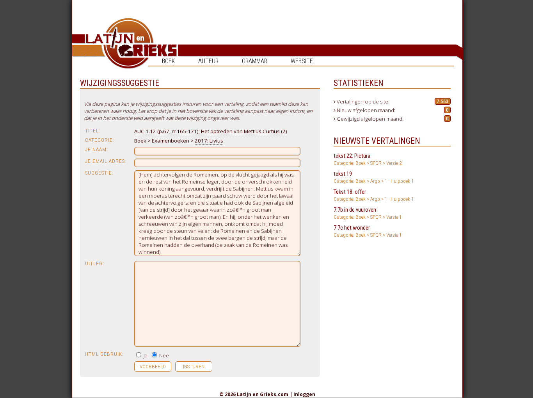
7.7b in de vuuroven (368, 213)
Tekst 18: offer (374, 195)
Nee (163, 355)
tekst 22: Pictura (368, 159)
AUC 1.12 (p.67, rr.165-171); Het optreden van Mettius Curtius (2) (210, 131)
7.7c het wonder (368, 231)
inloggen (304, 394)
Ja (144, 355)
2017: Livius (209, 140)
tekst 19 (374, 177)
